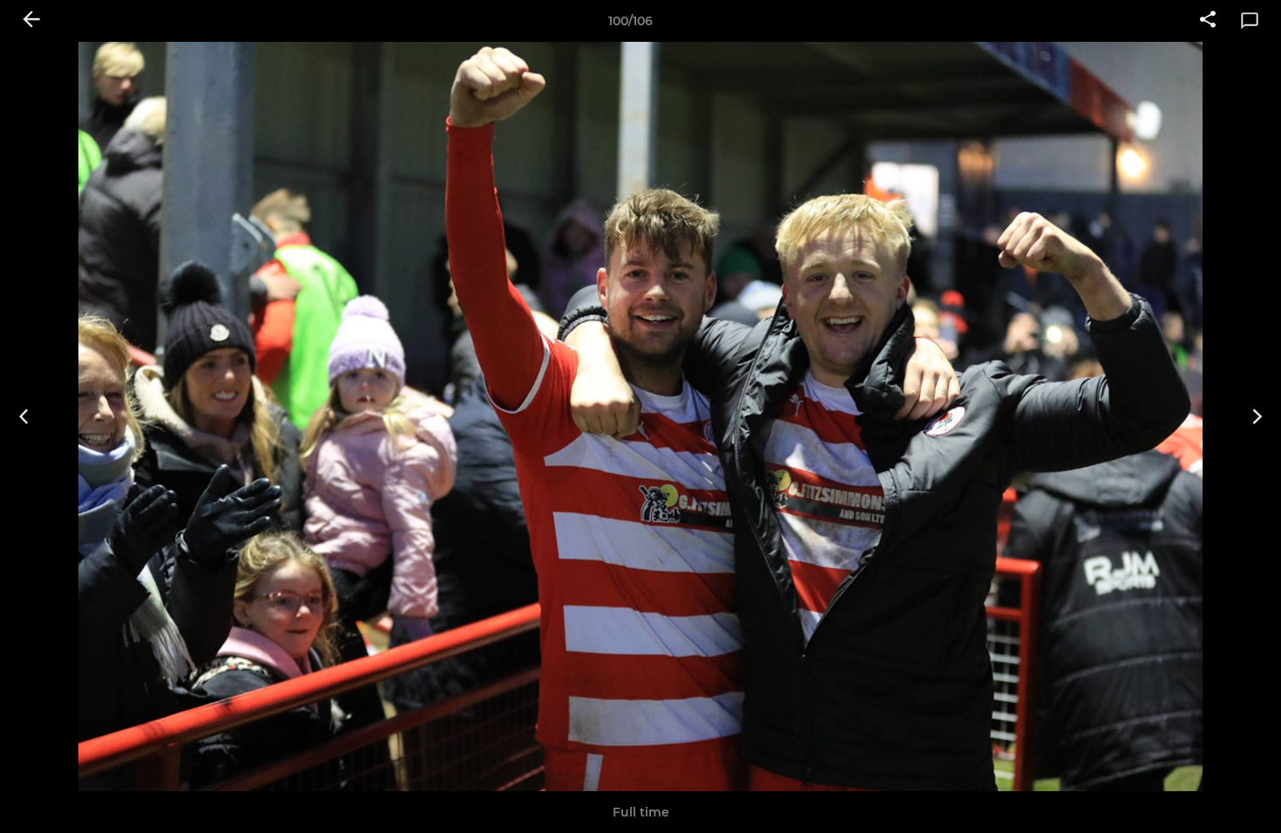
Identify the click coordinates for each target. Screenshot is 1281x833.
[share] (1207, 21)
